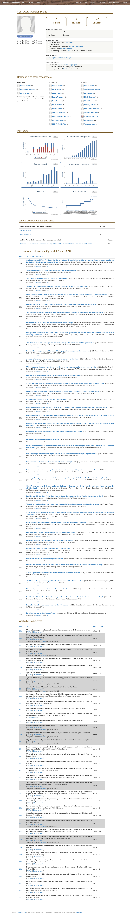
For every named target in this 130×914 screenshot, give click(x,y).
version (43, 641)
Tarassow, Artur (89, 124)
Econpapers (38, 266)
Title (27, 627)
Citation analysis (38, 632)
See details (69, 43)
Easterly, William (90, 105)
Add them (66, 69)
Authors (30, 3)
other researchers (66, 49)
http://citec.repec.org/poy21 (67, 65)
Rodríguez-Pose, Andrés (60, 116)
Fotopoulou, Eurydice (27, 89)
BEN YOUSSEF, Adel (59, 124)
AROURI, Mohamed (59, 112)
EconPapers (52, 58)
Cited (101, 627)
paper (48, 266)
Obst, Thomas (89, 101)
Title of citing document (34, 257)
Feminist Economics (26, 230)
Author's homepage (64, 58)
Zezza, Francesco (58, 97)
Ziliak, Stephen (89, 97)
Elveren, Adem (57, 109)
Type (94, 627)
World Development (26, 234)
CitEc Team (79, 912)
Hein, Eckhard (57, 101)
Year (20, 257)
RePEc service (22, 912)
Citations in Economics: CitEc (13, 2)
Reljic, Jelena (57, 89)
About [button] (125, 3)
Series (38, 3)
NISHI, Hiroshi (57, 93)
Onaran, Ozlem (25, 85)
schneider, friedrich (91, 116)
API (86, 3)
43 (69, 51)
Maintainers (101, 3)
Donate (92, 3)
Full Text (29, 632)
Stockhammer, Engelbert (92, 89)
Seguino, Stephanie (91, 112)
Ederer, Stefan (89, 120)
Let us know (89, 69)
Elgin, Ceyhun (25, 93)
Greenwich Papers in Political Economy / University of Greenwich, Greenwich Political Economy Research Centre (56, 244)
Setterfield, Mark (58, 120)
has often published (76, 47)
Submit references (114, 3)
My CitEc (79, 3)
